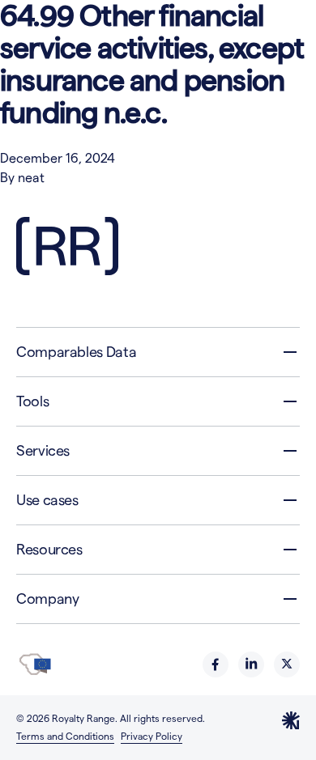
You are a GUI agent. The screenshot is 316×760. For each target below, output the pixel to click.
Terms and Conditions (65, 736)
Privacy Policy (151, 736)
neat (31, 178)
